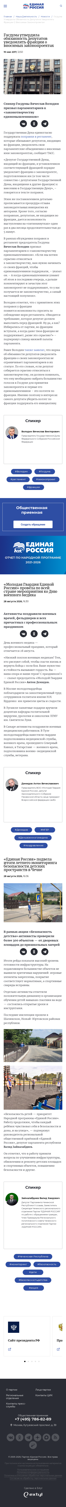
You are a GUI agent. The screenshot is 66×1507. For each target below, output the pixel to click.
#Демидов (21, 829)
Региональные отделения (14, 1397)
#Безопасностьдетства (33, 1280)
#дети (33, 1272)
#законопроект (45, 479)
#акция (33, 1287)
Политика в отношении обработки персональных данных (33, 1475)
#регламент (18, 479)
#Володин (21, 471)
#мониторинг (18, 1264)
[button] (24, 1361)
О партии (11, 1389)
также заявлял (35, 350)
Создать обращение (33, 524)
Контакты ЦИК (44, 1395)
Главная (8, 16)
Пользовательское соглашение (33, 1469)
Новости (45, 16)
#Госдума (44, 471)
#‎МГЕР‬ (45, 829)
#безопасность (46, 1264)
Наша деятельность (26, 16)
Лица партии (43, 1389)
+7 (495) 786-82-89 (33, 1419)
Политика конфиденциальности (33, 1472)
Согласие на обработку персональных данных (33, 1478)
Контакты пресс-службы (16, 1405)
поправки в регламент (36, 136)
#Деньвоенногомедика (33, 837)
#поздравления (33, 845)
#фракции (33, 487)
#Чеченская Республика (33, 1256)
